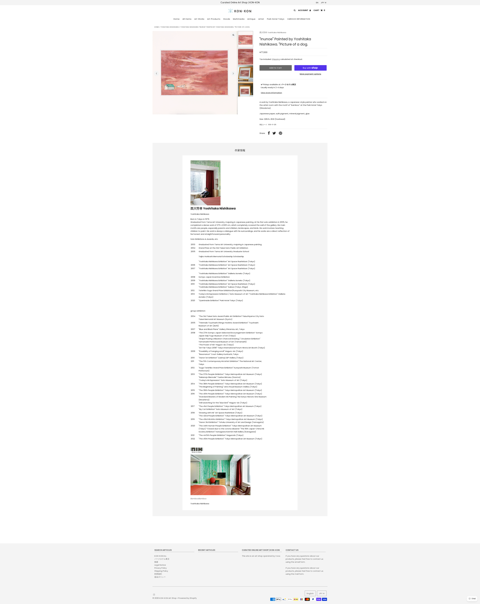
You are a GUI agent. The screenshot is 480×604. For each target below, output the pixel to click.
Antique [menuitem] (251, 19)
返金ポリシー (160, 577)
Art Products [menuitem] (213, 19)
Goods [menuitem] (226, 19)
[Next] (233, 73)
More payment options (310, 74)
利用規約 (158, 574)
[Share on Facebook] (269, 133)
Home (156, 27)
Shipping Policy (161, 571)
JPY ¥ (323, 2)
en (317, 2)
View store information (271, 92)
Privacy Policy (160, 568)
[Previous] (156, 73)
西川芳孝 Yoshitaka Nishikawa (273, 32)
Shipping (276, 59)
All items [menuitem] (187, 19)
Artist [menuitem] (261, 19)
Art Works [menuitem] (199, 19)
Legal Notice (160, 565)
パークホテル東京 (161, 559)
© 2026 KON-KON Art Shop (164, 598)
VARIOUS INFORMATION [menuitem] (298, 19)
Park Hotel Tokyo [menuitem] (275, 19)
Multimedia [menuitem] (238, 19)
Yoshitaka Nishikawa (170, 27)
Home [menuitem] (177, 19)
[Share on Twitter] (274, 133)
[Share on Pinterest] (280, 133)
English (310, 593)
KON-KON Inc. (160, 556)
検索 (156, 562)
